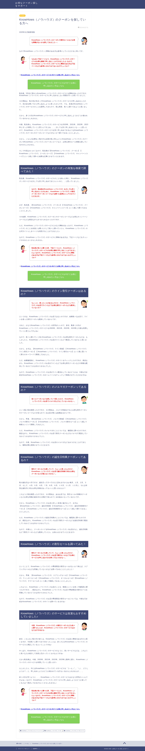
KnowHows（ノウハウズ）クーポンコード (74, 730)
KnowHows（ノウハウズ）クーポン (53, 730)
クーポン (22, 15)
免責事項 (35, 748)
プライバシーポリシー (24, 748)
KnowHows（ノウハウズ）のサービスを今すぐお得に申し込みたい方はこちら (50, 75)
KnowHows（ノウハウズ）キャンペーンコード (31, 730)
